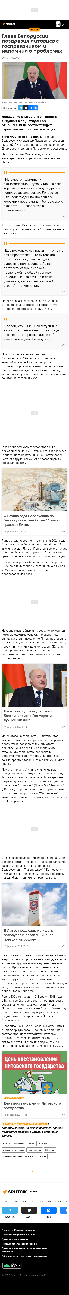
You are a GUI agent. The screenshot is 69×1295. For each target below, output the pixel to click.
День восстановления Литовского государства (32, 1105)
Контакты (30, 1230)
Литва (31, 1143)
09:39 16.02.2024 (11, 57)
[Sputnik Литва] (10, 25)
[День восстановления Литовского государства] (34, 1072)
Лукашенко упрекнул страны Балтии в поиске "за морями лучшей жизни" (28, 715)
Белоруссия (19, 1143)
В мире (6, 1143)
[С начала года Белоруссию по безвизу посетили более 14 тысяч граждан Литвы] (34, 489)
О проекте (7, 1230)
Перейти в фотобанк (37, 102)
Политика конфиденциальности (19, 1234)
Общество (49, 1150)
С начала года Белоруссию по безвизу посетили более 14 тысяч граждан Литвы (32, 520)
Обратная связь (10, 1256)
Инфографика (14, 1098)
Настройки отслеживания (33, 1256)
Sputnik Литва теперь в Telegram (25, 1124)
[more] (63, 216)
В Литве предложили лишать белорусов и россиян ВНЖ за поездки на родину (28, 934)
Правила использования (15, 1239)
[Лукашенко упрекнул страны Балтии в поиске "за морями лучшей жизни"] (34, 685)
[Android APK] (12, 1265)
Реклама (18, 1230)
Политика (42, 1143)
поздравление (34, 1150)
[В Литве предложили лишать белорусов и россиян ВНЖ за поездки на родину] (34, 904)
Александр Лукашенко (13, 1150)
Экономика (53, 1201)
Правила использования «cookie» (20, 1243)
